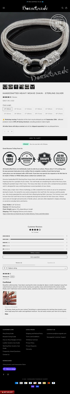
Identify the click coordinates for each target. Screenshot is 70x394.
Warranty (29, 349)
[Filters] (4, 268)
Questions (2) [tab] (51, 263)
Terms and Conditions (32, 337)
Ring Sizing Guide (8, 333)
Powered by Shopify (41, 379)
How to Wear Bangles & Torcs (12, 340)
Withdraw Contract (32, 340)
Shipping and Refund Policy (34, 333)
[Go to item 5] (27, 86)
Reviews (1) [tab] (19, 263)
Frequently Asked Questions (11, 351)
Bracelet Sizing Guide (9, 337)
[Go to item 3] (16, 86)
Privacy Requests (31, 346)
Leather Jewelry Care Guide (11, 343)
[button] (7, 97)
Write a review (35, 253)
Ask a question (35, 257)
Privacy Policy (30, 343)
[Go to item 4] (21, 86)
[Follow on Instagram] (8, 374)
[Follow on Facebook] (3, 374)
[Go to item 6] (32, 86)
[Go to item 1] (5, 86)
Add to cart (35, 138)
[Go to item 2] (10, 86)
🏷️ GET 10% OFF (7, 392)
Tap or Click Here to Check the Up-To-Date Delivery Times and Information (26, 214)
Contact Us (6, 355)
